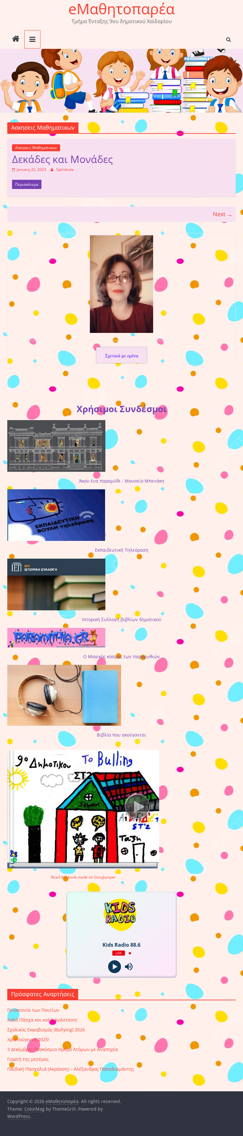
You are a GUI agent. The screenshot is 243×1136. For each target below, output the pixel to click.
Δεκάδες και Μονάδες (62, 159)
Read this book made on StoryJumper (83, 877)
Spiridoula (65, 169)
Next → (223, 214)
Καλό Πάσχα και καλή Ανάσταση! (42, 1020)
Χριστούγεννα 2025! (28, 1039)
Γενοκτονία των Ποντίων (33, 1010)
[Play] (114, 967)
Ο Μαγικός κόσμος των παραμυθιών (121, 656)
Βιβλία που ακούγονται (121, 735)
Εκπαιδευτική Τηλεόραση (121, 550)
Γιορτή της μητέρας (28, 1059)
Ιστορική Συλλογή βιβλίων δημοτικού (121, 619)
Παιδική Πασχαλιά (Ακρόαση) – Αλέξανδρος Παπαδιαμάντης (70, 1069)
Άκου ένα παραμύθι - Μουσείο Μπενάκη (121, 481)
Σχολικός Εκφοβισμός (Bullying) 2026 (46, 1030)
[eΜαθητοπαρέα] (15, 39)
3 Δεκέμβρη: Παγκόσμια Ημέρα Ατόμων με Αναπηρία (62, 1049)
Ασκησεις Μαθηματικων (36, 147)
